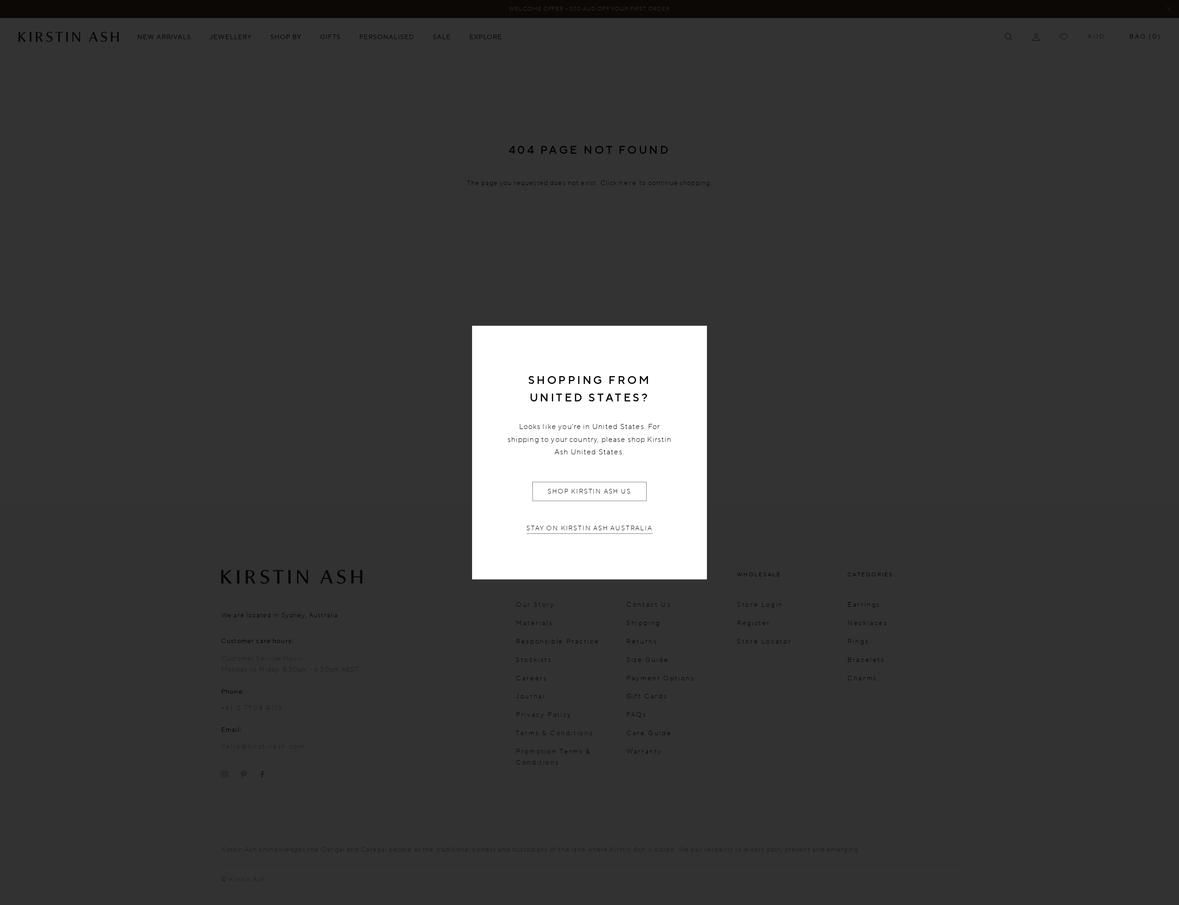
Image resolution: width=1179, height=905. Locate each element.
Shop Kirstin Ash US (589, 491)
